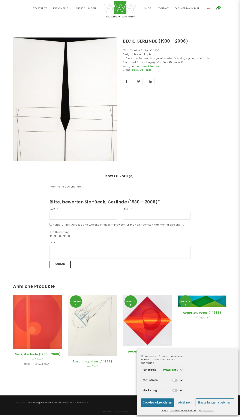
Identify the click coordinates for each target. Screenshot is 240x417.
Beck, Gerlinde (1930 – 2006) (38, 354)
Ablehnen (185, 402)
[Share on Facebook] (126, 81)
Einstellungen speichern (215, 402)
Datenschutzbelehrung (183, 410)
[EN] (208, 8)
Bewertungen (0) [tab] (119, 176)
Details (42, 344)
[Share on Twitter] (138, 81)
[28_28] (65, 99)
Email (127, 209)
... (90, 402)
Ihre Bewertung (60, 232)
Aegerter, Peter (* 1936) (202, 313)
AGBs (164, 410)
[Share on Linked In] (150, 81)
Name (54, 209)
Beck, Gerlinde (142, 70)
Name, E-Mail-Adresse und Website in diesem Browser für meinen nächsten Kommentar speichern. (118, 224)
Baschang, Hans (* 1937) (92, 361)
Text (52, 242)
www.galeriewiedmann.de (47, 402)
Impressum (206, 410)
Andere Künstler (148, 66)
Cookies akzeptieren (157, 402)
